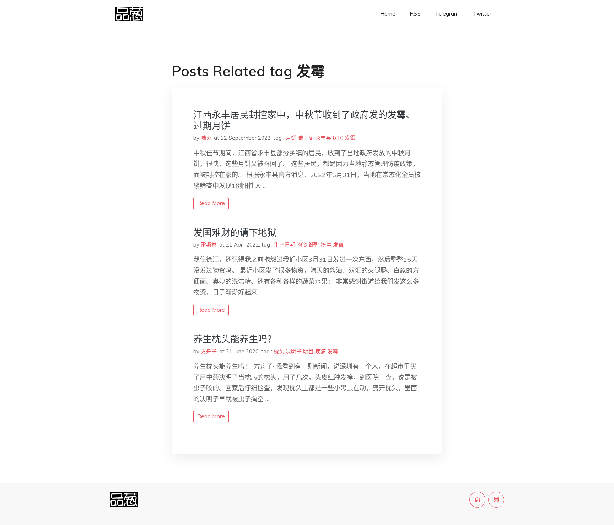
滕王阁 (306, 137)
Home (387, 13)
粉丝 (326, 244)
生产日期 (284, 244)
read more (211, 203)
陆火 (206, 137)
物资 (302, 244)
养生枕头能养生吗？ (234, 339)
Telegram (447, 13)
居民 (338, 137)
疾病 (320, 351)
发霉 (350, 137)
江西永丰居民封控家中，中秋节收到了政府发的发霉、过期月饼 (304, 120)
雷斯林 (209, 244)
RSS (415, 13)
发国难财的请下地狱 (234, 232)
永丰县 (323, 137)
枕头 (279, 351)
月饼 (291, 137)
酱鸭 (314, 244)
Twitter (482, 13)
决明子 (294, 351)
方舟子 (209, 351)
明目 (308, 351)
